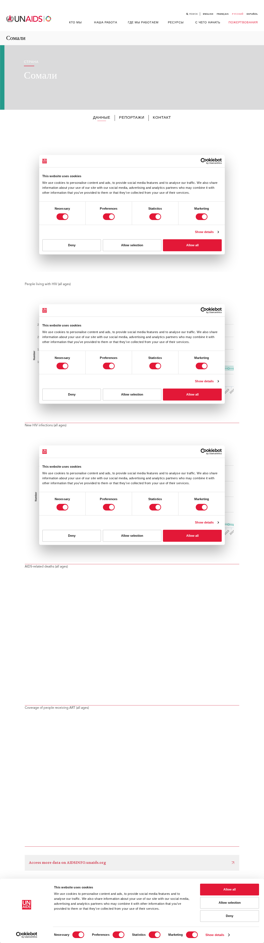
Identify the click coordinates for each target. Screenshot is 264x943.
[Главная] (29, 19)
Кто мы (75, 22)
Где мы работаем (143, 22)
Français (223, 14)
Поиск (193, 14)
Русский (237, 14)
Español (252, 14)
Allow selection (230, 902)
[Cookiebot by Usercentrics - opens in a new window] (27, 935)
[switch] (118, 934)
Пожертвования (243, 22)
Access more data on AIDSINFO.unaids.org (67, 862)
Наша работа (105, 22)
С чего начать (207, 22)
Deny (229, 916)
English (208, 14)
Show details (214, 935)
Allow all (229, 889)
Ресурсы (176, 22)
